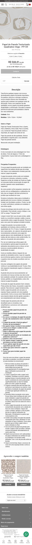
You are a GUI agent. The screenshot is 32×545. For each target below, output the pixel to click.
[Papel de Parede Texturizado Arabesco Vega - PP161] (23, 473)
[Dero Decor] (15, 4)
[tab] (14, 38)
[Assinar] (25, 500)
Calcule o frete (16, 77)
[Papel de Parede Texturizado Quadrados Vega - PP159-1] (8, 473)
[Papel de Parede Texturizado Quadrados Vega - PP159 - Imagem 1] (16, 23)
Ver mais (8, 484)
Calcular (26, 81)
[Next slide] (30, 23)
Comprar (16, 71)
